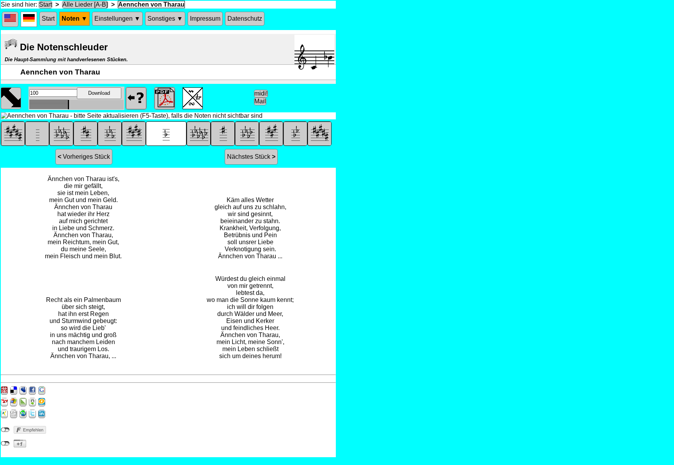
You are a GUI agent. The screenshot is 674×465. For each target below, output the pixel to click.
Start (45, 4)
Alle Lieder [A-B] (85, 4)
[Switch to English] (10, 19)
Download (99, 93)
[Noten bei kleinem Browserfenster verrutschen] (11, 97)
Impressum (205, 18)
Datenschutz (244, 18)
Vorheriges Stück (84, 156)
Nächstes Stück (251, 156)
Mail (260, 101)
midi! (261, 93)
